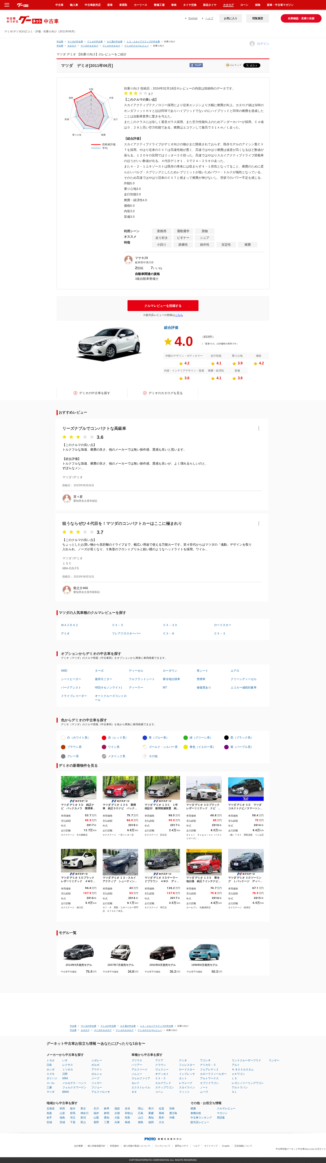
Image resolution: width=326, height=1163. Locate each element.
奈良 (127, 1108)
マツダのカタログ (89, 46)
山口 (140, 1117)
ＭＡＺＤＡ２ (69, 625)
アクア (159, 1060)
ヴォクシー (162, 1069)
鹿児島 (173, 1113)
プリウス (137, 1060)
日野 (65, 1073)
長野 (96, 1122)
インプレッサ (187, 1073)
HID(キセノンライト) (108, 687)
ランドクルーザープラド (246, 1060)
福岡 (151, 1122)
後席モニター (103, 679)
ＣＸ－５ (118, 625)
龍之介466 (80, 588)
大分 (161, 1122)
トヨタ (51, 1060)
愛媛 (151, 1113)
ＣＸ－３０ (170, 625)
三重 (106, 1122)
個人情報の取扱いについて (137, 1146)
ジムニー (137, 1073)
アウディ (96, 1069)
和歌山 (129, 1113)
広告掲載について (243, 1146)
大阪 (117, 1117)
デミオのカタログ (111, 46)
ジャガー (96, 1083)
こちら (179, 315)
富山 (83, 1122)
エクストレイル (141, 1087)
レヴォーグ (185, 1083)
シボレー (96, 1060)
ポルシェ (96, 1073)
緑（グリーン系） (201, 737)
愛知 (106, 1117)
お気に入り (230, 18)
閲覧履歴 (257, 18)
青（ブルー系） (159, 737)
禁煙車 (201, 679)
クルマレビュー (226, 1108)
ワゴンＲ (205, 1060)
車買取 (123, 4)
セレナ (135, 1083)
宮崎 (172, 1108)
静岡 (106, 1113)
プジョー (96, 1087)
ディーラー (136, 687)
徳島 (140, 1122)
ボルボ (95, 1064)
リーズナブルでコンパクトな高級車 (94, 428)
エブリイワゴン (209, 1083)
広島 (140, 1113)
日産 (49, 1064)
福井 (96, 1113)
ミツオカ (67, 1069)
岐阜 (106, 1108)
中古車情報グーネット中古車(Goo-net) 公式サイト (301, 1149)
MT (165, 687)
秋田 (62, 1108)
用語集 (221, 1117)
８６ (134, 1091)
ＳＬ (234, 1091)
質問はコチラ (181, 1146)
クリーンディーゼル (244, 679)
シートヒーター (71, 679)
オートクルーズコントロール (111, 698)
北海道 (51, 1108)
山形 (62, 1113)
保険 (257, 4)
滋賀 (117, 1108)
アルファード (139, 1069)
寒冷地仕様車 (171, 679)
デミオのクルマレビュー (136, 46)
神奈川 (84, 1113)
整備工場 (159, 4)
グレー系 (73, 756)
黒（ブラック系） (241, 737)
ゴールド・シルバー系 (163, 747)
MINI (65, 1078)
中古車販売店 (93, 4)
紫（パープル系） (241, 747)
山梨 (96, 1117)
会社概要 (78, 1146)
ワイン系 (114, 747)
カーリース (140, 4)
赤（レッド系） (118, 737)
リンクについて (162, 1146)
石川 (96, 1108)
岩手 (49, 1117)
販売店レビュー (199, 1122)
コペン (159, 1091)
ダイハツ (52, 1078)
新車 (110, 4)
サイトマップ (211, 1146)
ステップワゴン (164, 1087)
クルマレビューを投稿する (163, 305)
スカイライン (187, 1087)
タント (183, 1078)
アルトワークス (209, 1078)
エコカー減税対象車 (244, 687)
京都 (117, 1113)
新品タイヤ (209, 4)
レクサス (67, 1064)
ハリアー (137, 1064)
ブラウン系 (74, 747)
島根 (127, 1122)
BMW (65, 1091)
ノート (204, 1087)
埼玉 (72, 1117)
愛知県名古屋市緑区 (85, 500)
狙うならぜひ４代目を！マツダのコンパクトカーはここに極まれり (122, 523)
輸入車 (74, 4)
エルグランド (163, 1083)
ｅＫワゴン (238, 1073)
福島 (62, 1117)
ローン (244, 4)
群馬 (72, 1113)
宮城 (49, 1122)
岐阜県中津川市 (144, 262)
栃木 (72, 1108)
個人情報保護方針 (96, 1146)
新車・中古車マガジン (280, 4)
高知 (151, 1117)
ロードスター (222, 625)
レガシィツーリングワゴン (248, 1083)
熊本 (161, 1117)
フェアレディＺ (209, 1069)
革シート (202, 670)
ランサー (274, 1060)
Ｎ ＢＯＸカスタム (243, 1069)
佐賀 (161, 1108)
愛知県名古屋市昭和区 (86, 592)
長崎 (161, 1113)
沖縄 (172, 1117)
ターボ (99, 670)
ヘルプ (209, 18)
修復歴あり (204, 687)
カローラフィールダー (213, 1073)
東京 (83, 1108)
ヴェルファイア (141, 1078)
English (193, 18)
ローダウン (170, 670)
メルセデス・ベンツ (74, 1083)
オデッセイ (162, 1073)
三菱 (49, 1087)
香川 (151, 1108)
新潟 (83, 1117)
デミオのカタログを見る (166, 393)
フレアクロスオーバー (126, 633)
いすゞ (66, 1060)
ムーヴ (204, 1091)
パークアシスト (71, 687)
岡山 (140, 1108)
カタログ (228, 4)
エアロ (235, 670)
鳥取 (127, 1117)
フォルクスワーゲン (74, 1087)
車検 (174, 4)
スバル (51, 1083)
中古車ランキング (201, 1117)
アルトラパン (240, 1087)
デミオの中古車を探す (94, 393)
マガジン (222, 1113)
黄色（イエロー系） (203, 747)
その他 (153, 756)
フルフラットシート (142, 679)
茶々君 (78, 496)
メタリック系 (116, 756)
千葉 (72, 1122)
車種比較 (195, 1113)
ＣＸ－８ (169, 633)
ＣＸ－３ (220, 633)
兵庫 (117, 1122)
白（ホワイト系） (78, 737)
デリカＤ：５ (208, 1064)
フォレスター (187, 1064)
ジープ (95, 1078)
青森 (49, 1113)
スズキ (51, 1073)
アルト (236, 1064)
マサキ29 (141, 258)
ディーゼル (136, 670)
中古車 (60, 41)
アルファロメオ (100, 1091)
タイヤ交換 (189, 4)
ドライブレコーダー (74, 696)
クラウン (160, 1064)
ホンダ (51, 1069)
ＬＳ (234, 1078)
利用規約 (114, 1146)
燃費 (193, 1108)
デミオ (65, 633)
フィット (184, 1091)
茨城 (62, 1122)
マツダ (51, 1091)
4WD (64, 670)
